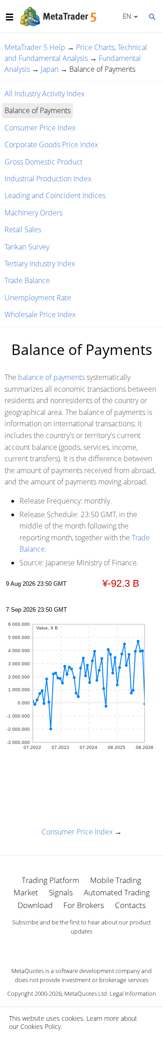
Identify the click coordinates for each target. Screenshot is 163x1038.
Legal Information (133, 993)
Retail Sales (23, 230)
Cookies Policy (40, 1026)
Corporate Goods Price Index (51, 145)
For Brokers (83, 905)
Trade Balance (27, 280)
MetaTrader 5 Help (35, 47)
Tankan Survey (27, 247)
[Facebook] (67, 947)
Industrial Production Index (48, 179)
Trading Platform (50, 880)
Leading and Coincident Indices (55, 195)
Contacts (130, 905)
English (125, 15)
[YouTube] (96, 947)
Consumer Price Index (40, 128)
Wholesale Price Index (40, 314)
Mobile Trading (115, 880)
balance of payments (51, 377)
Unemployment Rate (38, 298)
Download (35, 905)
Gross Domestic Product (43, 162)
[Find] (151, 16)
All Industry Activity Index (45, 94)
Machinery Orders (33, 213)
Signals (61, 892)
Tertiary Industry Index (40, 264)
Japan (49, 69)
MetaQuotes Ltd (85, 993)
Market (26, 892)
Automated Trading (117, 892)
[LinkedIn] (81, 947)
